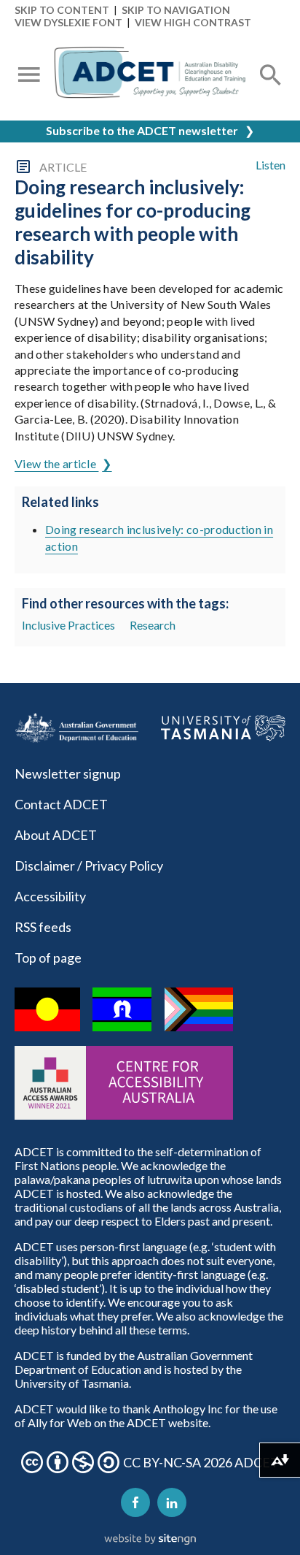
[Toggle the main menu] (29, 76)
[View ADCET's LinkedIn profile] (171, 1502)
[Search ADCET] (270, 92)
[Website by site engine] (150, 1540)
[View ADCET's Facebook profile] (135, 1502)
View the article (56, 463)
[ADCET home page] (150, 76)
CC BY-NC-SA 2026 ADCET (201, 1462)
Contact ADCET (61, 804)
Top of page (48, 958)
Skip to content (62, 10)
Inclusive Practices (68, 625)
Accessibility (50, 896)
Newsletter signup (68, 773)
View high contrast (193, 22)
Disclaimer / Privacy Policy (89, 865)
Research (152, 625)
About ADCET (56, 835)
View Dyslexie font (68, 22)
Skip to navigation (176, 10)
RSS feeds (43, 927)
